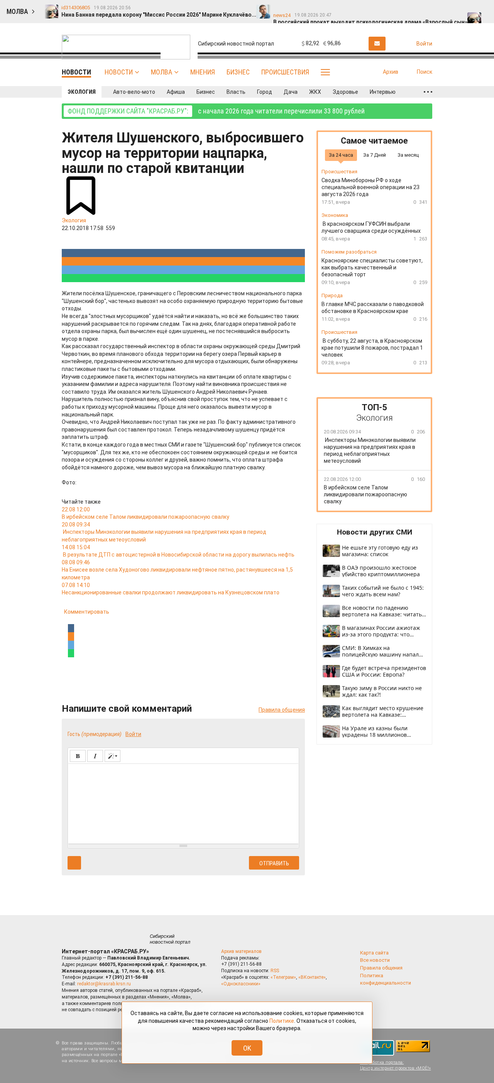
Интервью (383, 92)
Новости (119, 72)
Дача (291, 92)
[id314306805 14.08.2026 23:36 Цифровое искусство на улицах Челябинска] (358, 8)
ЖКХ (315, 92)
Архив (390, 72)
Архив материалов (241, 951)
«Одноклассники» (241, 984)
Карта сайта (374, 953)
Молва (161, 72)
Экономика (334, 215)
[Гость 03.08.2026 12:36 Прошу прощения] (481, 8)
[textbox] (183, 802)
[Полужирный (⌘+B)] (78, 756)
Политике (281, 1021)
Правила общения (282, 710)
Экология (82, 91)
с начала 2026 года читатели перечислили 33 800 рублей (216, 111)
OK (247, 1048)
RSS (275, 970)
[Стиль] (112, 756)
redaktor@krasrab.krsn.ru (104, 984)
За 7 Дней (374, 154)
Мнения (202, 72)
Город (264, 92)
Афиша (176, 92)
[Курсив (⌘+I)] (95, 756)
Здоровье (345, 92)
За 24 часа (341, 154)
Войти (133, 734)
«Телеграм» (283, 977)
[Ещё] (428, 92)
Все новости (375, 960)
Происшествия (285, 72)
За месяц (408, 154)
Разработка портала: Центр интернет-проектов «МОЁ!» (395, 1065)
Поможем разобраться (349, 252)
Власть (236, 92)
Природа (332, 295)
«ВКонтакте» (312, 977)
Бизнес (238, 72)
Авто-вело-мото (134, 92)
